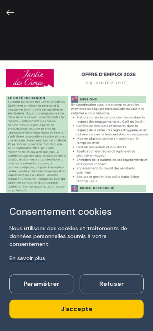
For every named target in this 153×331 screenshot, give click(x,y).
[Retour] (10, 12)
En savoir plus (27, 258)
